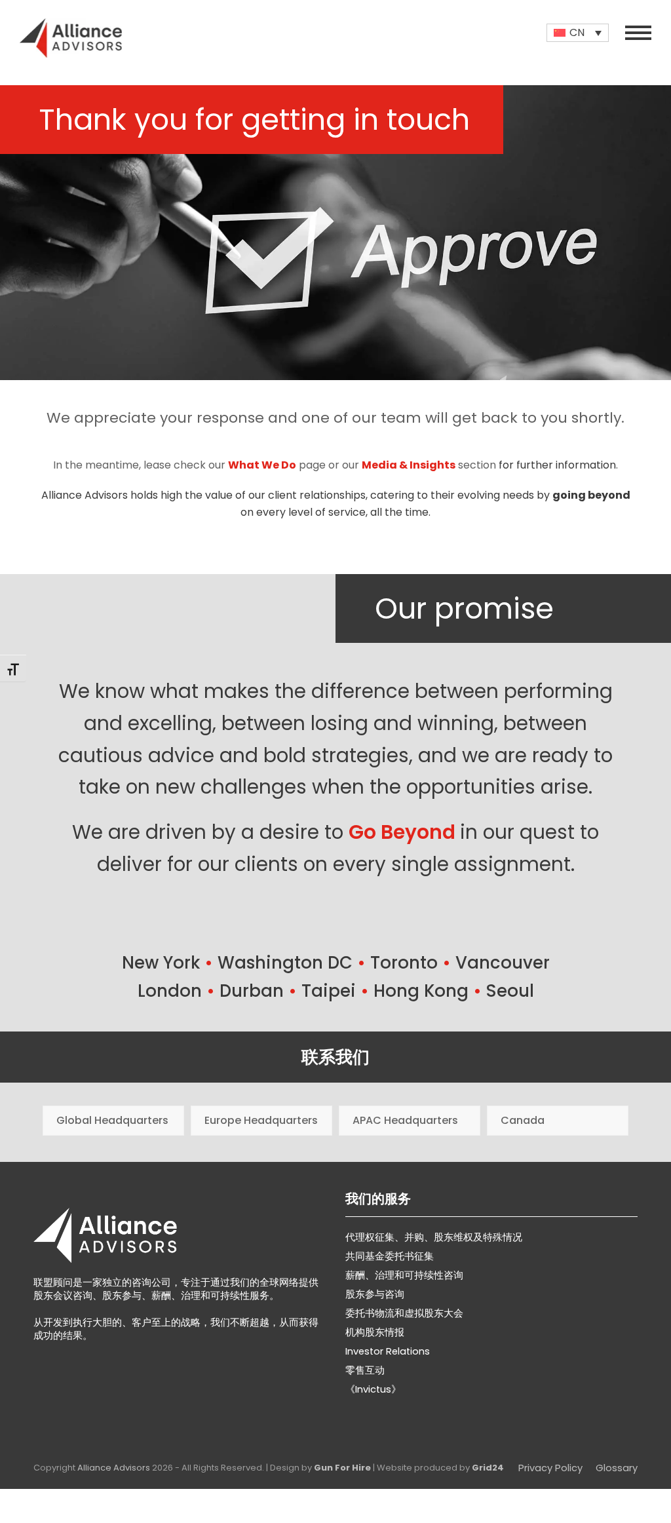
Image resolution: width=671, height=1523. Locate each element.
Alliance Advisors (113, 1467)
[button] (638, 33)
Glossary (617, 1468)
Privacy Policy (550, 1468)
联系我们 (335, 1057)
